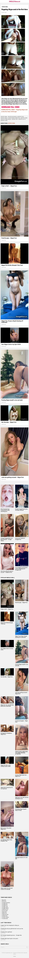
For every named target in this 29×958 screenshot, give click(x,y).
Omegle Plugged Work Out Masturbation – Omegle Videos (7, 539)
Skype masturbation (14, 117)
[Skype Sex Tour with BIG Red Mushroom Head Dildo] (7, 700)
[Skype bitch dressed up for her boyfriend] (7, 782)
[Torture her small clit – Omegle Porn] (21, 525)
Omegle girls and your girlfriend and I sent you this (12, 928)
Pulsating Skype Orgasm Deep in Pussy (20, 810)
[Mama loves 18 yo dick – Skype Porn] (7, 814)
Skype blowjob (12, 116)
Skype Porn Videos (6, 119)
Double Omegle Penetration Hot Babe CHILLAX (21, 509)
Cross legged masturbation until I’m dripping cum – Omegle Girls (21, 569)
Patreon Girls (5, 910)
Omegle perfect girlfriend (6, 932)
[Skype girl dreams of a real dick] (21, 844)
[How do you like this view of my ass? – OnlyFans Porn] (7, 556)
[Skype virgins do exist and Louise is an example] (7, 874)
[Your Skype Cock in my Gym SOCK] (14, 335)
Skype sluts (22, 119)
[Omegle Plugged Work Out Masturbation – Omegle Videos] (7, 525)
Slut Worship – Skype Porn (8, 422)
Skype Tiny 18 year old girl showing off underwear (12, 321)
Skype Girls (4, 117)
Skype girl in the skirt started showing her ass (21, 798)
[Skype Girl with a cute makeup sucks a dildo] (7, 760)
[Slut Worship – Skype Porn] (14, 413)
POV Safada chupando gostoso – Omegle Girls (11, 935)
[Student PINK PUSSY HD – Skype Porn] (21, 765)
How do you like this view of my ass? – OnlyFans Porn (7, 572)
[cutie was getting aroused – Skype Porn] (14, 451)
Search (27, 947)
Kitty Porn (4, 901)
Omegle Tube (5, 906)
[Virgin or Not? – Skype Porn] (14, 154)
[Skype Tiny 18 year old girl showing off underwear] (14, 294)
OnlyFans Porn (5, 909)
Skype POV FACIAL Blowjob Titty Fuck (12, 265)
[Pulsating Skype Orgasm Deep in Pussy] (21, 804)
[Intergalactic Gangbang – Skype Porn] (7, 728)
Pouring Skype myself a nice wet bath (12, 400)
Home (14, 956)
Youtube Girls (5, 918)
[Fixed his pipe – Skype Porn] (14, 214)
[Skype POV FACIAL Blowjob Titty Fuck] (14, 253)
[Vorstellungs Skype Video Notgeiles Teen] (7, 835)
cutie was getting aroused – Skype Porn (12, 477)
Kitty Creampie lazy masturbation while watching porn (5, 510)
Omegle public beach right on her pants (9, 938)
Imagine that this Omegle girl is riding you (10, 925)
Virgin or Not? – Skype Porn (9, 186)
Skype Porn (24, 117)
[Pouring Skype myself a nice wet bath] (14, 374)
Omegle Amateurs (6, 902)
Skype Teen (4, 120)
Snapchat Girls (5, 914)
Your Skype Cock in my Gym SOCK (11, 344)
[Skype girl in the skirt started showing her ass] (21, 787)
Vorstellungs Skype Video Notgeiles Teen (6, 840)
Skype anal (4, 116)
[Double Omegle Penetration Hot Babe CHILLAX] (21, 496)
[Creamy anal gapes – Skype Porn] (21, 707)
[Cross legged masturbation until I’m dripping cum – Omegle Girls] (21, 554)
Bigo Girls (4, 900)
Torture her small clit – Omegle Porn (20, 539)
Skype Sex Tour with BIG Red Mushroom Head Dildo (7, 705)
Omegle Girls (4, 904)
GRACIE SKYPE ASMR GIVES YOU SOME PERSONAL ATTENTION (21, 753)
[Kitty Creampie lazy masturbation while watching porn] (7, 496)
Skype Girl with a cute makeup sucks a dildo (6, 766)
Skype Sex (15, 119)
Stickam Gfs (4, 915)
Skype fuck (21, 116)
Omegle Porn (5, 905)
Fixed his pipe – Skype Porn (9, 238)
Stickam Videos (5, 917)
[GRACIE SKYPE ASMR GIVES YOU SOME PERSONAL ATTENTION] (21, 737)
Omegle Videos (5, 907)
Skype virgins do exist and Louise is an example (6, 889)
